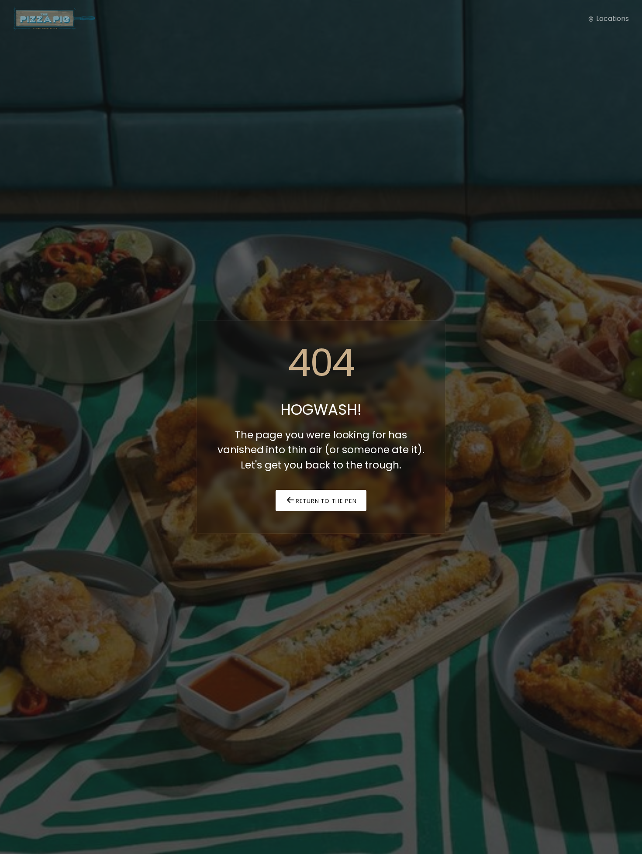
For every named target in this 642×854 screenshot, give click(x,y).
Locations (611, 19)
